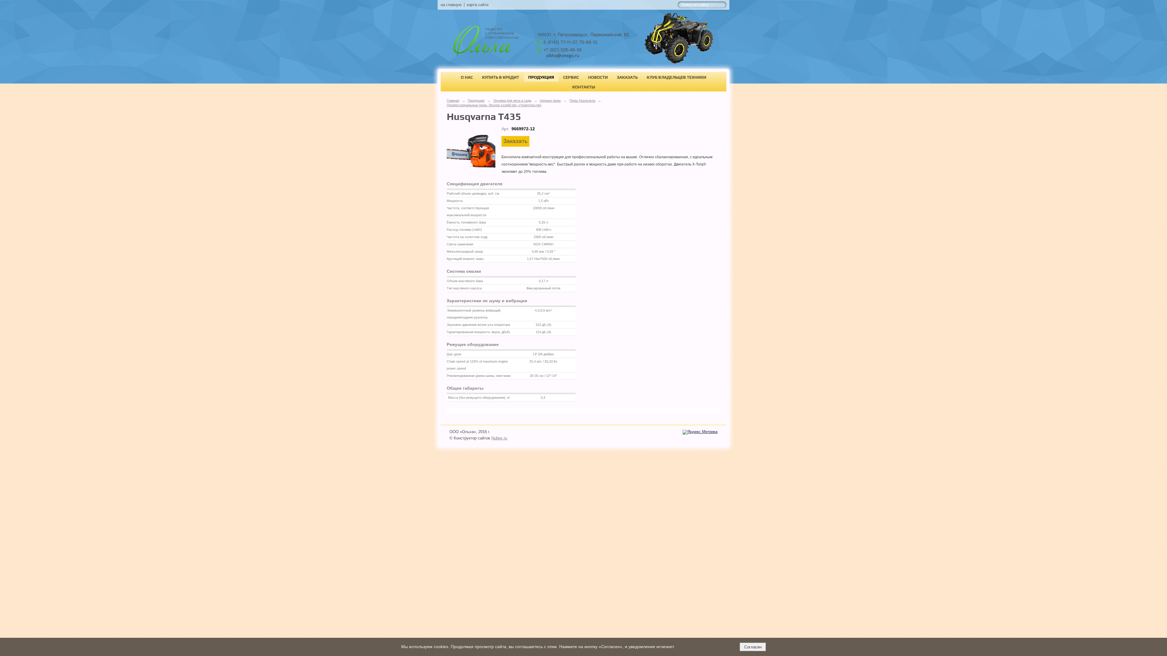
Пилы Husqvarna (582, 100)
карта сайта (477, 5)
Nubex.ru (499, 438)
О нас (467, 77)
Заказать (627, 77)
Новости (598, 77)
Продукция (541, 77)
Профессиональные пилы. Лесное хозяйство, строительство (494, 105)
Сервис (571, 77)
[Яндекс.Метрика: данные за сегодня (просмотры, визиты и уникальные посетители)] (700, 432)
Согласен (753, 647)
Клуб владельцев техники (676, 77)
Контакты (583, 86)
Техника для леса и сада (512, 100)
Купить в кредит (500, 77)
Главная (453, 100)
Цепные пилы (550, 100)
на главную (451, 5)
